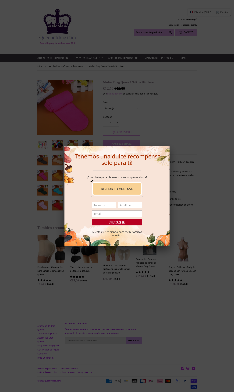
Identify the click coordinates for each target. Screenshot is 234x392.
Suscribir (117, 222)
